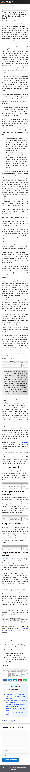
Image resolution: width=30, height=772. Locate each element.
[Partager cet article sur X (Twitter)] (9, 680)
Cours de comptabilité (13, 8)
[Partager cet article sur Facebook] (4, 680)
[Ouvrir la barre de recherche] (26, 2)
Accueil (5, 8)
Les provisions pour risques (11, 559)
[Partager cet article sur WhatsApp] (24, 680)
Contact (18, 769)
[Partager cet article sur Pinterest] (19, 680)
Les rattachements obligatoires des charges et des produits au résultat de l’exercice (16, 696)
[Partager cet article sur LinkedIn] (14, 680)
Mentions (12, 769)
